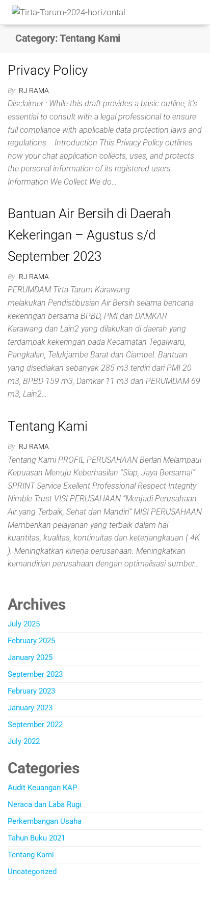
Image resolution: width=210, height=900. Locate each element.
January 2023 (30, 707)
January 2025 (30, 657)
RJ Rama (34, 90)
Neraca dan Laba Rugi (45, 804)
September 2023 (35, 674)
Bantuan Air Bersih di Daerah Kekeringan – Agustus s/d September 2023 (89, 234)
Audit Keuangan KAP (42, 787)
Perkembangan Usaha (45, 821)
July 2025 (24, 623)
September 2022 (35, 724)
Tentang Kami (48, 426)
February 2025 (31, 640)
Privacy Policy (48, 70)
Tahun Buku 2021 (36, 838)
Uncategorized (32, 871)
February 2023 (31, 691)
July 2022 (24, 741)
